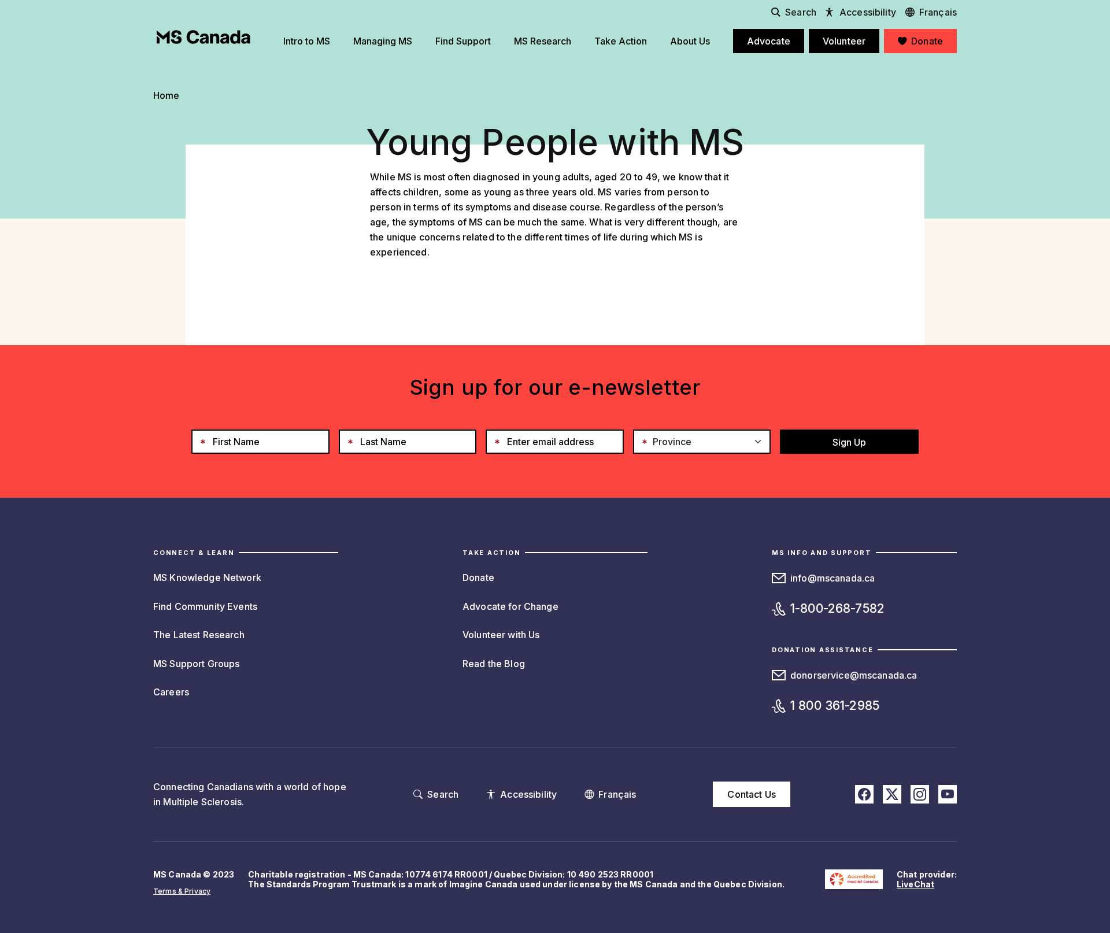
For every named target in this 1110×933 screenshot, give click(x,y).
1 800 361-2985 (834, 705)
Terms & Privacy (181, 891)
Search (800, 12)
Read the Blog (493, 663)
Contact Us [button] (751, 794)
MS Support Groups (196, 663)
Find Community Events (205, 606)
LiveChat (915, 884)
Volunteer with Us (500, 634)
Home (166, 95)
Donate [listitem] (927, 41)
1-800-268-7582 (837, 608)
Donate (478, 577)
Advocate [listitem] (768, 41)
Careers (171, 692)
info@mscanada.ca (832, 578)
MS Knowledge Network (207, 577)
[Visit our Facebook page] (864, 794)
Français (938, 12)
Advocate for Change (510, 606)
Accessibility (867, 12)
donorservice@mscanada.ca (853, 675)
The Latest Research (199, 634)
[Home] (203, 37)
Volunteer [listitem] (844, 41)
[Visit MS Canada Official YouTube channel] (947, 794)
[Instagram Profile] (920, 794)
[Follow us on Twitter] (892, 794)
